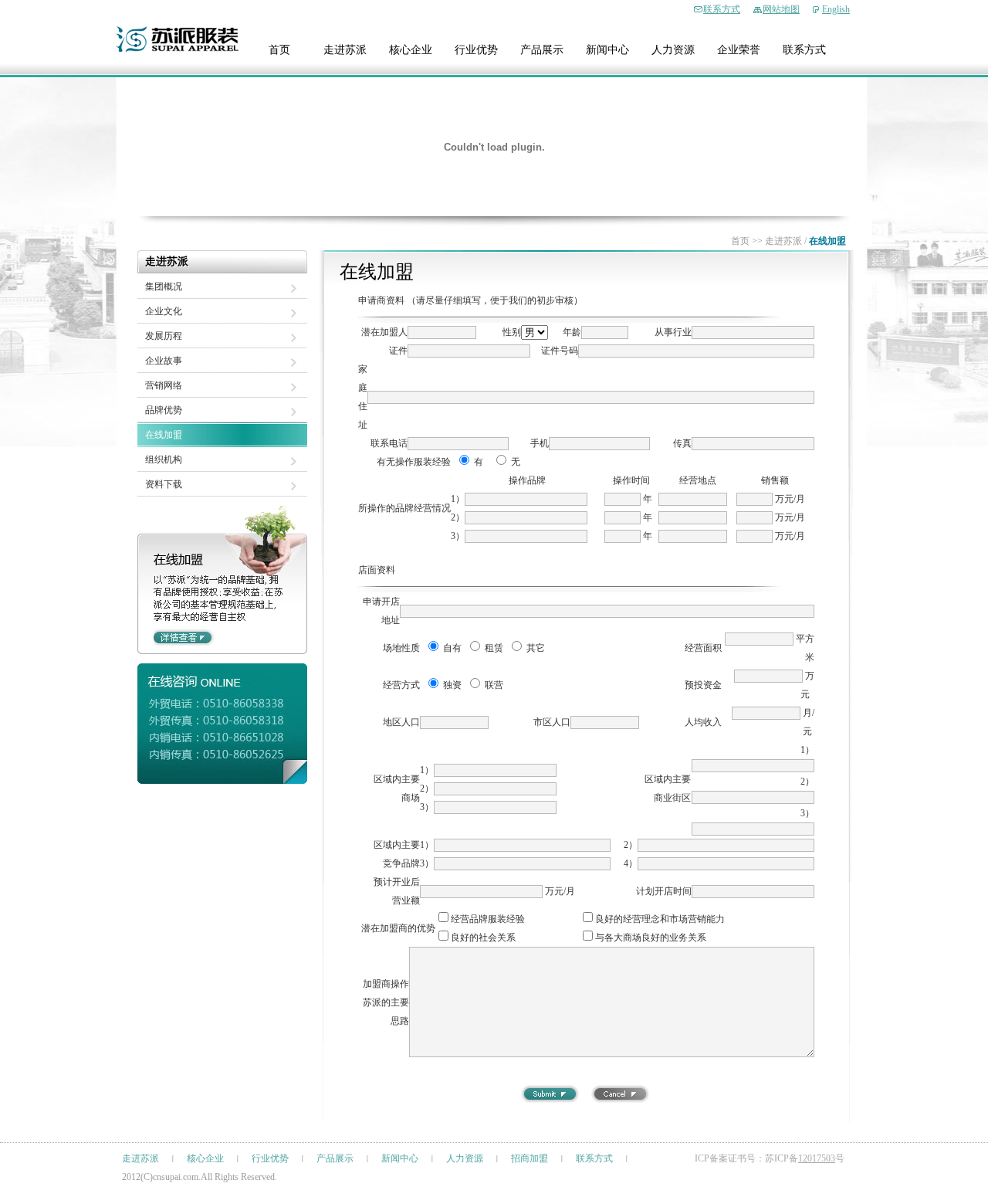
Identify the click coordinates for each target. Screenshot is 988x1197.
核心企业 (410, 50)
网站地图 (781, 9)
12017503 (816, 1158)
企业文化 (163, 311)
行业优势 (476, 50)
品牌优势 (163, 410)
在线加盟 (163, 434)
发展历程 (163, 336)
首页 (279, 50)
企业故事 (163, 360)
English (836, 9)
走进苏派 (345, 50)
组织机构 (163, 459)
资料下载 (163, 484)
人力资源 (673, 50)
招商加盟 (529, 1158)
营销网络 (163, 385)
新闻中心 (607, 50)
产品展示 (541, 50)
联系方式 (721, 9)
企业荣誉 (738, 50)
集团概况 (163, 286)
